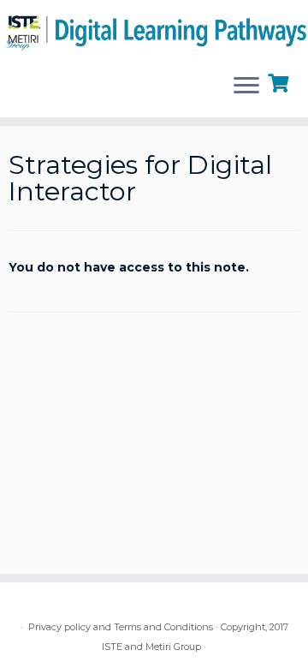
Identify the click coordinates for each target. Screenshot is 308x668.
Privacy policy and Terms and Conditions (120, 627)
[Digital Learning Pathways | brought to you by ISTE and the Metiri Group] (154, 30)
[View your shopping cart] (280, 81)
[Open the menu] (246, 86)
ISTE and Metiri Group (151, 647)
